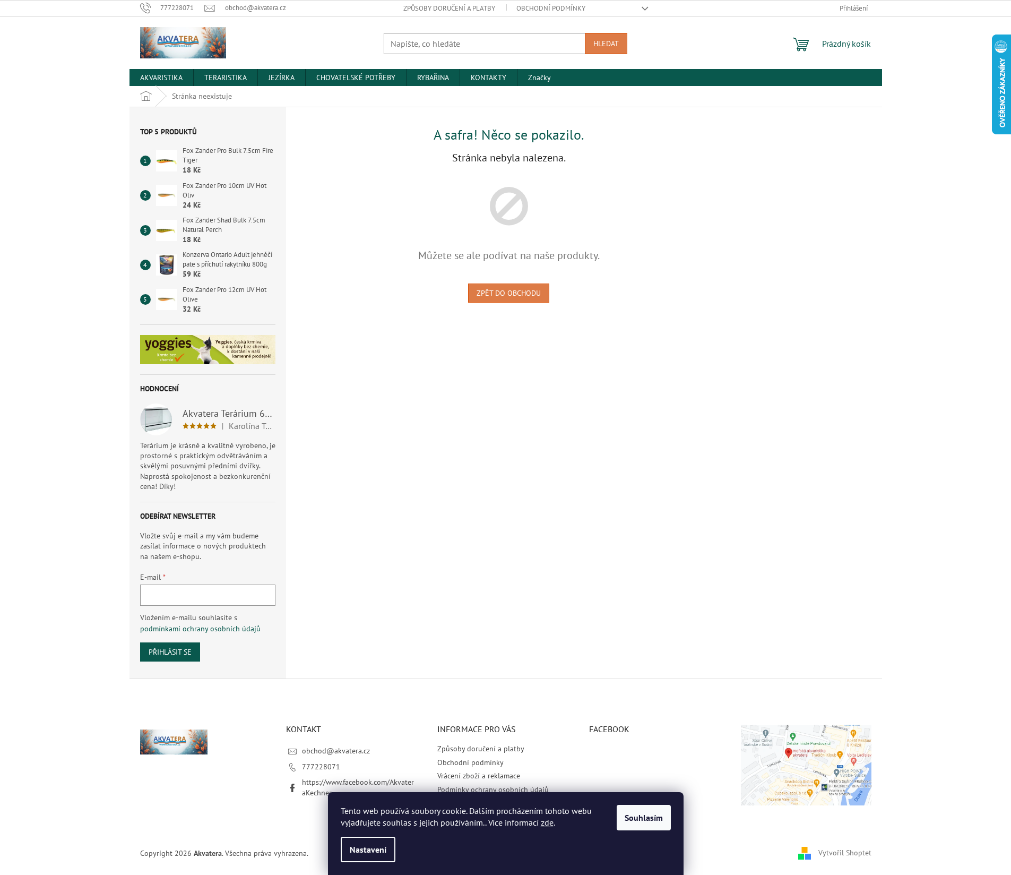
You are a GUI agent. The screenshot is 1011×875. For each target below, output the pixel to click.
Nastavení (368, 849)
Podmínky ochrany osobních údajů (493, 789)
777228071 (321, 766)
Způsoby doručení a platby (449, 8)
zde (547, 822)
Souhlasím (644, 817)
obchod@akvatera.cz (336, 751)
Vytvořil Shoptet (844, 852)
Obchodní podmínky (550, 8)
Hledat (606, 43)
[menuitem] (161, 77)
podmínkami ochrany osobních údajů (200, 628)
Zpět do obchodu (509, 293)
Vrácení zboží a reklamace (478, 775)
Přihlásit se (170, 652)
